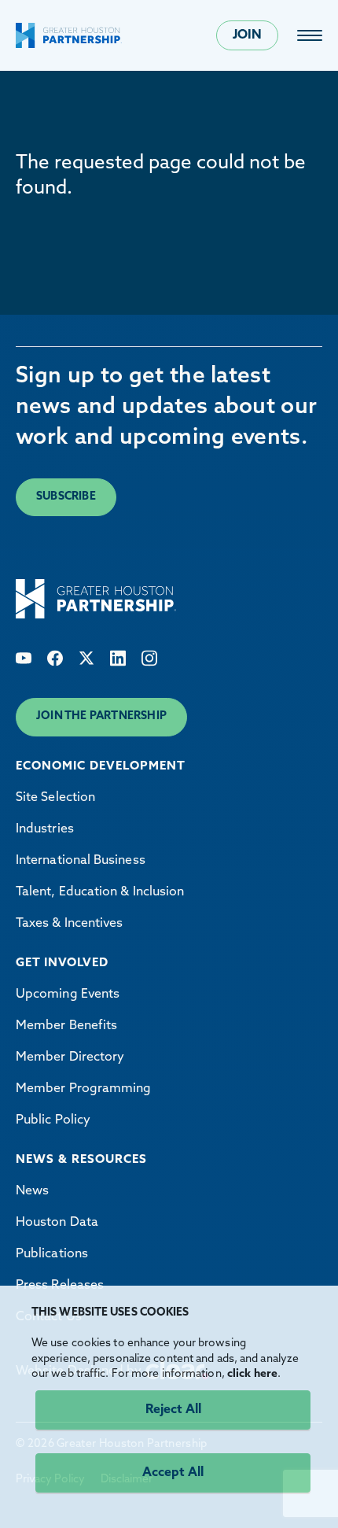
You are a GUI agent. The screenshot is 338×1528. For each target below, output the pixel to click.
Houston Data (57, 1222)
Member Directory (70, 1057)
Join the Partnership (101, 716)
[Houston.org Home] (69, 35)
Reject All (173, 1410)
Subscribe (66, 497)
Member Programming (83, 1089)
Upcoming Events (67, 994)
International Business (80, 860)
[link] (309, 35)
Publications (52, 1254)
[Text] (23, 658)
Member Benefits (66, 1026)
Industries (45, 829)
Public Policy (53, 1120)
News (32, 1191)
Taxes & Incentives (69, 923)
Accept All (173, 1473)
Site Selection (55, 798)
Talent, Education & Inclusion (100, 892)
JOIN (247, 35)
